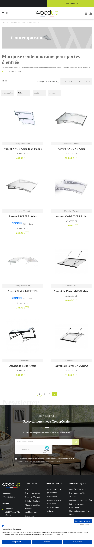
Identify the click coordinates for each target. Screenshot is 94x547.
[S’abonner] (75, 442)
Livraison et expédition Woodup (78, 494)
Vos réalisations (9, 497)
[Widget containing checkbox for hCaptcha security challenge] (33, 449)
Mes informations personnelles (54, 490)
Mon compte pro (71, 4)
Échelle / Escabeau (32, 501)
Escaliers (28, 489)
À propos (7, 493)
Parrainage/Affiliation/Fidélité (80, 500)
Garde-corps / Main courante (32, 506)
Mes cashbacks (53, 507)
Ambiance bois (31, 512)
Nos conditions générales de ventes (80, 512)
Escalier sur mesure (32, 493)
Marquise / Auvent (32, 497)
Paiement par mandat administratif (77, 505)
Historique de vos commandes (54, 501)
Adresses (50, 511)
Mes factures (52, 496)
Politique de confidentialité (84, 524)
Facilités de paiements (77, 489)
